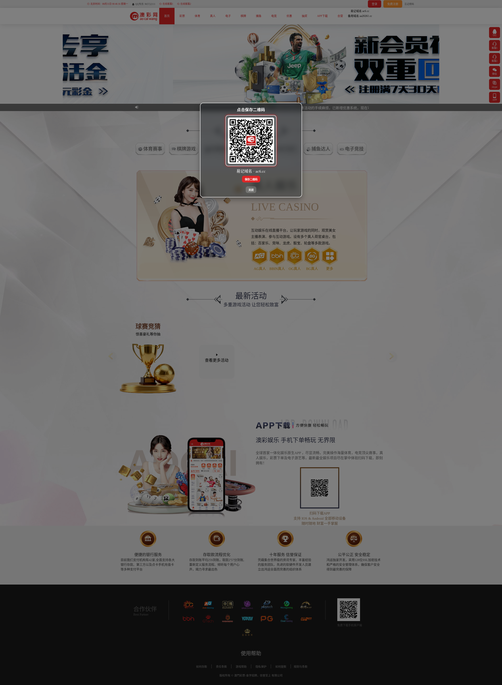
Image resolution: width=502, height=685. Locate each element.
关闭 (251, 189)
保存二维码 (251, 179)
